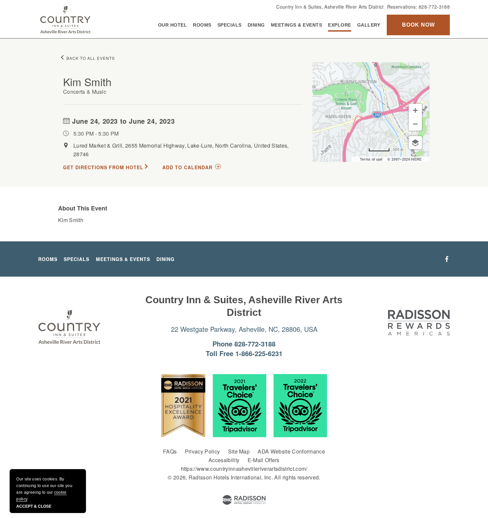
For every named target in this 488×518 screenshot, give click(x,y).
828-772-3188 (434, 6)
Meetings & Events (296, 25)
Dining (256, 25)
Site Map (239, 451)
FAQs (170, 451)
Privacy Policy (202, 451)
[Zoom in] (415, 110)
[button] (418, 25)
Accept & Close (33, 506)
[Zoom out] (415, 124)
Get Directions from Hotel (103, 167)
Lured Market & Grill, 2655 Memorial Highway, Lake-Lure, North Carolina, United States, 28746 (181, 150)
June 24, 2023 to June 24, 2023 (122, 121)
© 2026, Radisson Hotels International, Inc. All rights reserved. (244, 477)
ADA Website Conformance (291, 451)
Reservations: (418, 6)
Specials (229, 25)
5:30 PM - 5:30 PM (96, 133)
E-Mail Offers (264, 460)
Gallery (368, 25)
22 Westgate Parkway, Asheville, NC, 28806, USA (244, 329)
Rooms (202, 25)
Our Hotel (172, 25)
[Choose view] (415, 142)
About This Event (82, 208)
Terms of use (371, 159)
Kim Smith (87, 81)
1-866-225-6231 (259, 353)
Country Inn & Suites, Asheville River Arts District (329, 6)
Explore (339, 25)
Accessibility (223, 460)
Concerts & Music (84, 91)
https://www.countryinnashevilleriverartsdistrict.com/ (244, 468)
